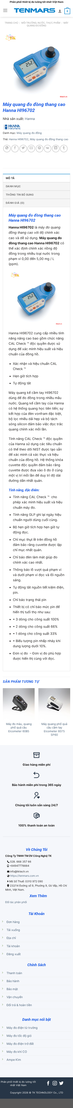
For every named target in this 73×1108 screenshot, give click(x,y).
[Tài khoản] (60, 11)
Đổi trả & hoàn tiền (19, 1005)
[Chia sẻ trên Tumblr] (64, 148)
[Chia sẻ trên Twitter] (23, 148)
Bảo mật (12, 989)
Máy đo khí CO (17, 1052)
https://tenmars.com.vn (24, 875)
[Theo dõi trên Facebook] (48, 1083)
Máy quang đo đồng (29, 132)
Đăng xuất (14, 954)
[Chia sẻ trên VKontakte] (47, 148)
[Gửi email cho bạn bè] (31, 148)
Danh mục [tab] (13, 186)
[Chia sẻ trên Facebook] (15, 148)
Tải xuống (13, 930)
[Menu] (5, 10)
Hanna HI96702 (18, 139)
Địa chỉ (11, 938)
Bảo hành (13, 981)
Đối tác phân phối (16, 902)
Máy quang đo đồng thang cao (49, 139)
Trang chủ (11, 22)
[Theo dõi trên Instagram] (55, 1083)
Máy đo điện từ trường (22, 1028)
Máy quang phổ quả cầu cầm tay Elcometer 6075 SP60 (54, 729)
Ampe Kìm (14, 1060)
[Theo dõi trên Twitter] (61, 1083)
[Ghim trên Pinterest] (39, 148)
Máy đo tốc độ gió (19, 1036)
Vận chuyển (15, 997)
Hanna (30, 119)
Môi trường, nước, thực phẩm (40, 22)
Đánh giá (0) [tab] (15, 202)
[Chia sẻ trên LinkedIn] (56, 148)
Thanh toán (14, 973)
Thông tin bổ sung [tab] (20, 194)
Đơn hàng (13, 922)
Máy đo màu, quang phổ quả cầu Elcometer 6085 (19, 727)
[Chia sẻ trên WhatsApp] (7, 148)
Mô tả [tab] (10, 178)
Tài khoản (13, 946)
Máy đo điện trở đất (20, 1044)
